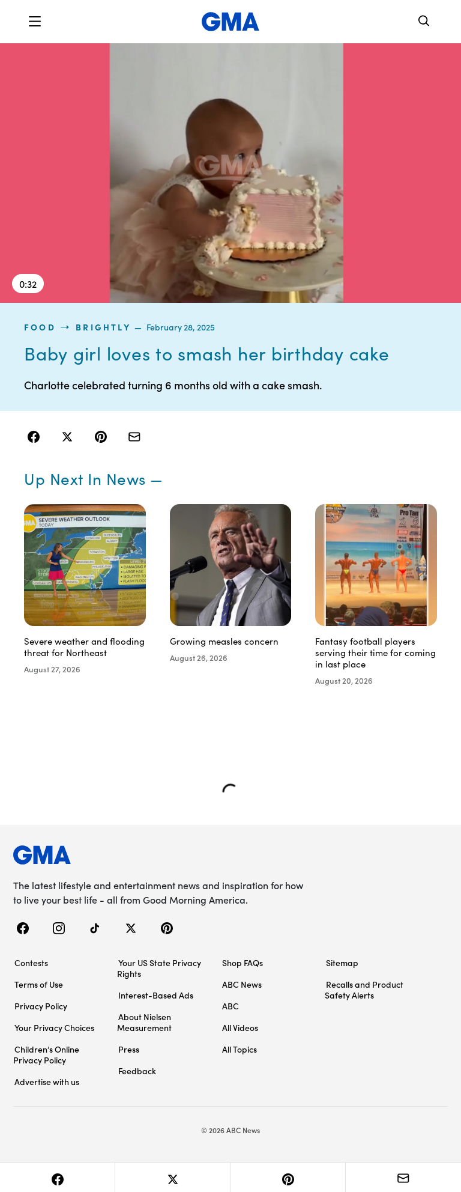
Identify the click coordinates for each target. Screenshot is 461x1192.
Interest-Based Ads (155, 995)
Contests (31, 962)
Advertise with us (46, 1081)
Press (128, 1049)
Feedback (137, 1071)
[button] (35, 22)
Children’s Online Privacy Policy (46, 1054)
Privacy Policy (40, 1006)
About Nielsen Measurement (144, 1022)
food (40, 327)
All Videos (240, 1027)
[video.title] (230, 173)
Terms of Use (38, 984)
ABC (230, 1006)
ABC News (242, 984)
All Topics (239, 1049)
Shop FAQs (242, 962)
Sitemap (342, 962)
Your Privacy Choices (54, 1027)
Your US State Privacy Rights (159, 967)
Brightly (103, 327)
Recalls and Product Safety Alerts (364, 989)
